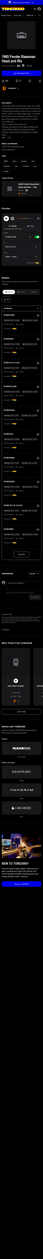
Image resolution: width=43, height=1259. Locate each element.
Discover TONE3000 (21, 884)
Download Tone (23, 73)
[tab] (9, 292)
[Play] (6, 218)
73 (20, 81)
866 (6, 81)
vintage (6, 171)
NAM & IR (29, 15)
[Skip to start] (12, 218)
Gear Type (17, 15)
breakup (24, 161)
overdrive (25, 166)
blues (14, 161)
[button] (21, 2)
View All (21, 554)
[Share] (40, 81)
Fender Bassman (8, 150)
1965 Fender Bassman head (13, 147)
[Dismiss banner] (33, 2)
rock (35, 166)
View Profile (21, 712)
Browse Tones (6, 15)
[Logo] (12, 9)
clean (33, 161)
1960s (6, 161)
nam (16, 166)
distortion (7, 166)
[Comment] (30, 81)
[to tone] (10, 189)
